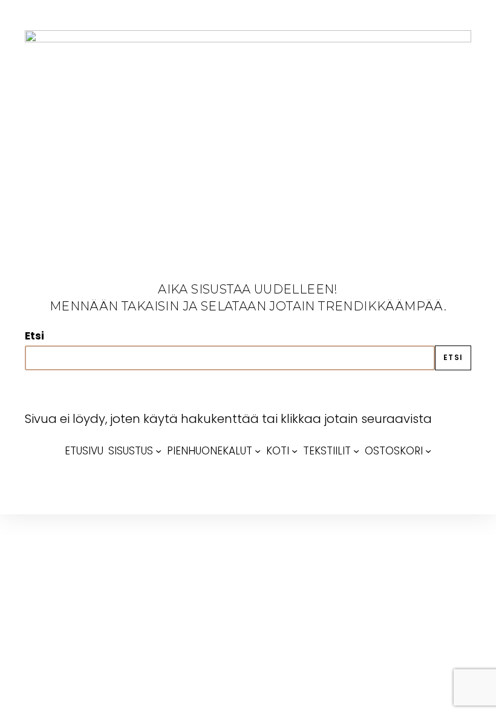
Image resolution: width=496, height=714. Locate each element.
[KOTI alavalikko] (295, 451)
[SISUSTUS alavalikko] (158, 451)
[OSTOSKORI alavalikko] (428, 451)
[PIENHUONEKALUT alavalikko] (258, 451)
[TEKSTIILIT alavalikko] (356, 451)
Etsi (34, 336)
